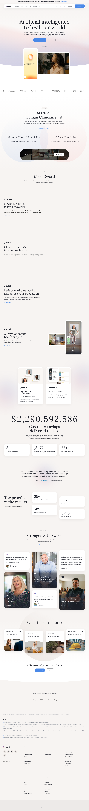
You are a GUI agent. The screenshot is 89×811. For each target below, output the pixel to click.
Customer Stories (68, 756)
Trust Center (47, 793)
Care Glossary (68, 761)
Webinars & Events (69, 754)
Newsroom (67, 768)
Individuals (46, 749)
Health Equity (47, 789)
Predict (25, 791)
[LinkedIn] (12, 751)
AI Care (46, 786)
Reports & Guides (68, 752)
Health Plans (26, 752)
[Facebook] (8, 751)
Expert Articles (68, 749)
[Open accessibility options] (64, 6)
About (45, 780)
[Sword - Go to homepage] (6, 747)
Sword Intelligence (28, 793)
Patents (66, 765)
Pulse (25, 786)
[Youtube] (15, 751)
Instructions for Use (56, 807)
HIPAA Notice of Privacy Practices (39, 807)
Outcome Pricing (27, 765)
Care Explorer (68, 759)
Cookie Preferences (65, 807)
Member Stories (47, 754)
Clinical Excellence (48, 784)
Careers (46, 791)
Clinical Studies (68, 763)
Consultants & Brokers (28, 754)
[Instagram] (4, 751)
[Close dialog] (83, 2)
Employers (26, 749)
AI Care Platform (27, 780)
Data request (49, 807)
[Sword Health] (8, 6)
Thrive (25, 782)
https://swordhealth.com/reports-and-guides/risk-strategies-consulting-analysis (64, 724)
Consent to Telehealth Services (25, 807)
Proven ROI (26, 759)
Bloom (25, 784)
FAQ (66, 770)
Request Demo (27, 763)
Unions (25, 756)
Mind (25, 789)
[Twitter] (4, 755)
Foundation (46, 782)
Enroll (45, 752)
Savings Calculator (27, 761)
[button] (43, 46)
